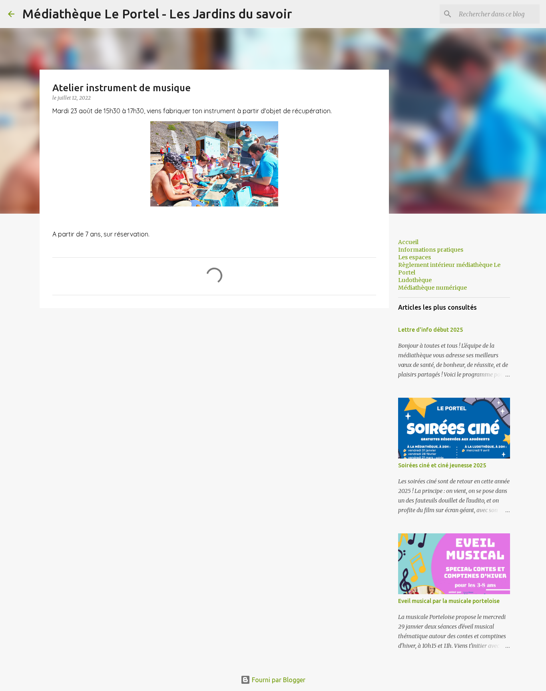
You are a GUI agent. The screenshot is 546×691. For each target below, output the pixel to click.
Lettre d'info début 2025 (430, 329)
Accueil (408, 242)
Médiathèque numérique (432, 287)
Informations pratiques (430, 249)
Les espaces (414, 257)
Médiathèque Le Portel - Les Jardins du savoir (157, 13)
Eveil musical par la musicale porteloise (449, 601)
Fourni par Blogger (277, 679)
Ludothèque (415, 280)
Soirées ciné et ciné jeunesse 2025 (442, 465)
